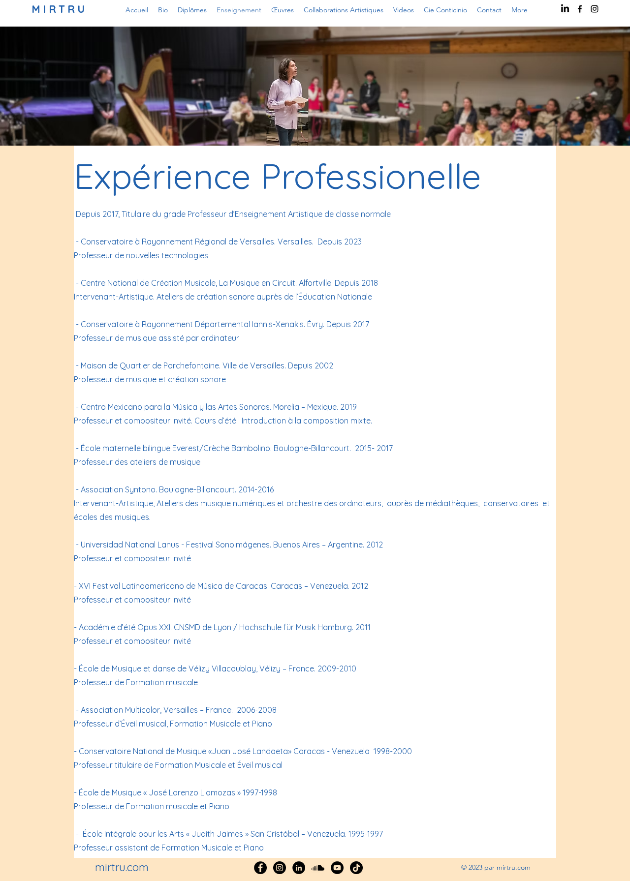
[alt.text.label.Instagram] (594, 9)
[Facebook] (260, 867)
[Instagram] (279, 867)
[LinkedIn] (565, 9)
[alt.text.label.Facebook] (580, 9)
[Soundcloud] (318, 867)
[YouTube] (337, 867)
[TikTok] (356, 867)
